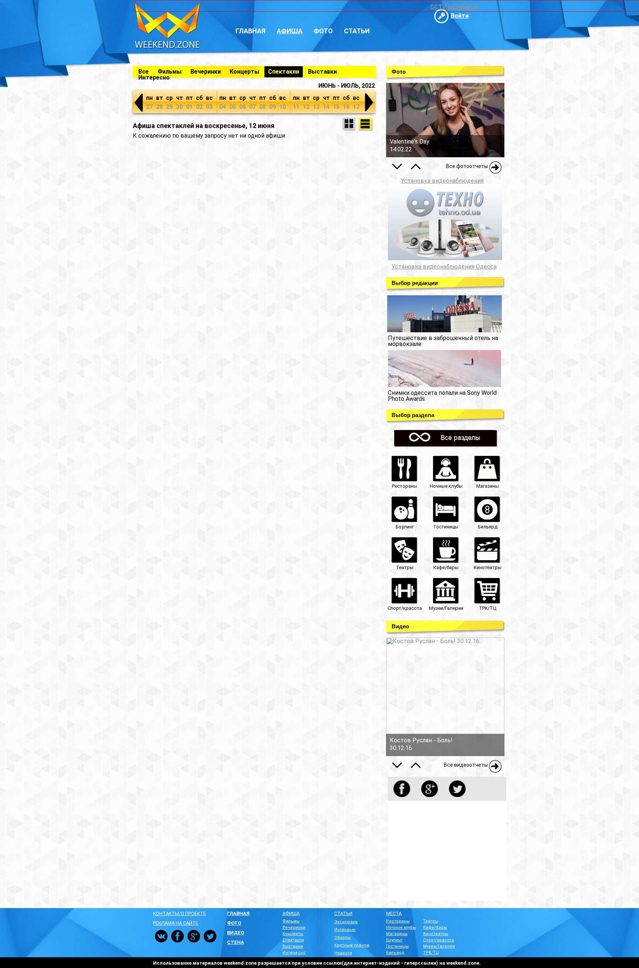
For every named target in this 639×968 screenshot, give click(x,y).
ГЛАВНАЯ (238, 913)
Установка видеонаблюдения (442, 180)
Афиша (289, 31)
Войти (460, 15)
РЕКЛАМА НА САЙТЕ (175, 923)
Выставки (322, 71)
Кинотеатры (435, 933)
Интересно (154, 77)
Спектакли (283, 71)
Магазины (397, 933)
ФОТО (234, 923)
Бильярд (395, 952)
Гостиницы (397, 946)
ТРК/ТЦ (431, 952)
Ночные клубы (401, 927)
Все (143, 71)
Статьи (357, 31)
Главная (251, 31)
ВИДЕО (235, 932)
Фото (323, 31)
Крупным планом (351, 945)
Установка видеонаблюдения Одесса (444, 267)
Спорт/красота (438, 940)
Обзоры (342, 937)
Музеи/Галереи (439, 946)
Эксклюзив (346, 922)
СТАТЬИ (343, 913)
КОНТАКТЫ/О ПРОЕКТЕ (179, 913)
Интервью (345, 929)
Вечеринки (205, 71)
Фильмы (170, 71)
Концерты (244, 71)
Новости (343, 953)
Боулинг (394, 940)
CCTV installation (454, 6)
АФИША (291, 913)
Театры (430, 921)
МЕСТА (394, 913)
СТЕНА (235, 942)
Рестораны (398, 921)
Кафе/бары (435, 927)
